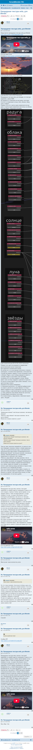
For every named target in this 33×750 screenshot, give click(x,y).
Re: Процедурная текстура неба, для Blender (15, 408)
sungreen (9, 401)
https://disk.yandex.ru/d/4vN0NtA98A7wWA (12, 34)
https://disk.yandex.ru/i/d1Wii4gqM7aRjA (15, 56)
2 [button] (19, 19)
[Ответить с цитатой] (28, 23)
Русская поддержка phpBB (16, 744)
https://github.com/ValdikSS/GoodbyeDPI (11, 640)
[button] (22, 19)
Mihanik (8, 21)
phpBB (13, 743)
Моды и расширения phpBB (16, 747)
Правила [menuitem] (10, 5)
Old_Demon (3, 623)
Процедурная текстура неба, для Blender (13, 12)
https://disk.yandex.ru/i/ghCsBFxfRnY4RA (11, 547)
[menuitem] (4, 5)
